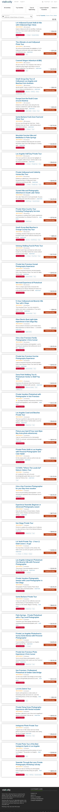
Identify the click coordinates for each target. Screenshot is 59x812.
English (22, 1)
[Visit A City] (6, 790)
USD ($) (16, 1)
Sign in (55, 1)
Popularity (42, 15)
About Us (33, 795)
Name (55, 15)
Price (51, 15)
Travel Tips (47, 1)
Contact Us (34, 793)
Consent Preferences (36, 800)
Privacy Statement (36, 797)
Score (47, 15)
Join (52, 1)
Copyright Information (37, 798)
